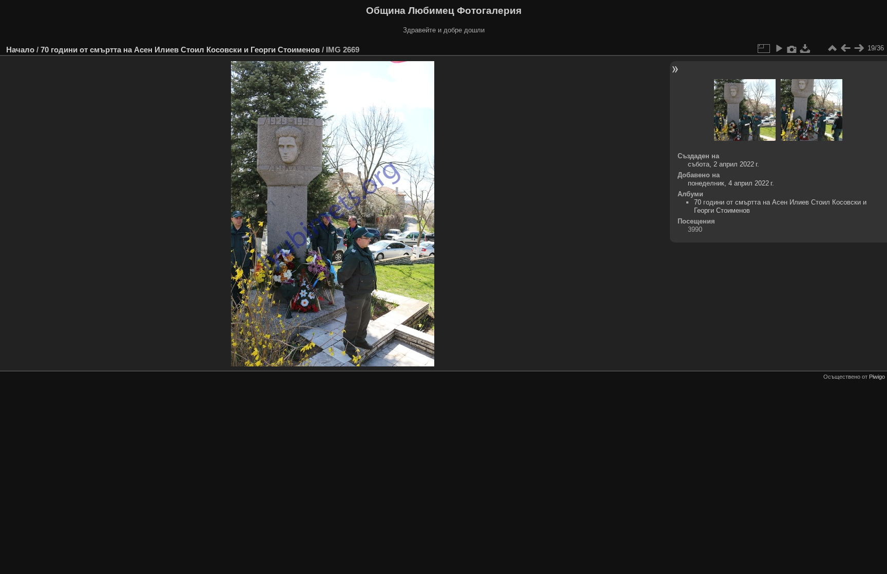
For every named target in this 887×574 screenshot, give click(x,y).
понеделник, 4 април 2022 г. (731, 183)
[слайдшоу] (778, 48)
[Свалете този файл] (805, 48)
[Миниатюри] (832, 48)
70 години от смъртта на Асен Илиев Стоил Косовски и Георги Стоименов (180, 49)
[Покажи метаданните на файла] (792, 48)
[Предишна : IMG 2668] (845, 48)
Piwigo (877, 377)
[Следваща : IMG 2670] (858, 48)
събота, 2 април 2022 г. (723, 164)
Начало (20, 49)
